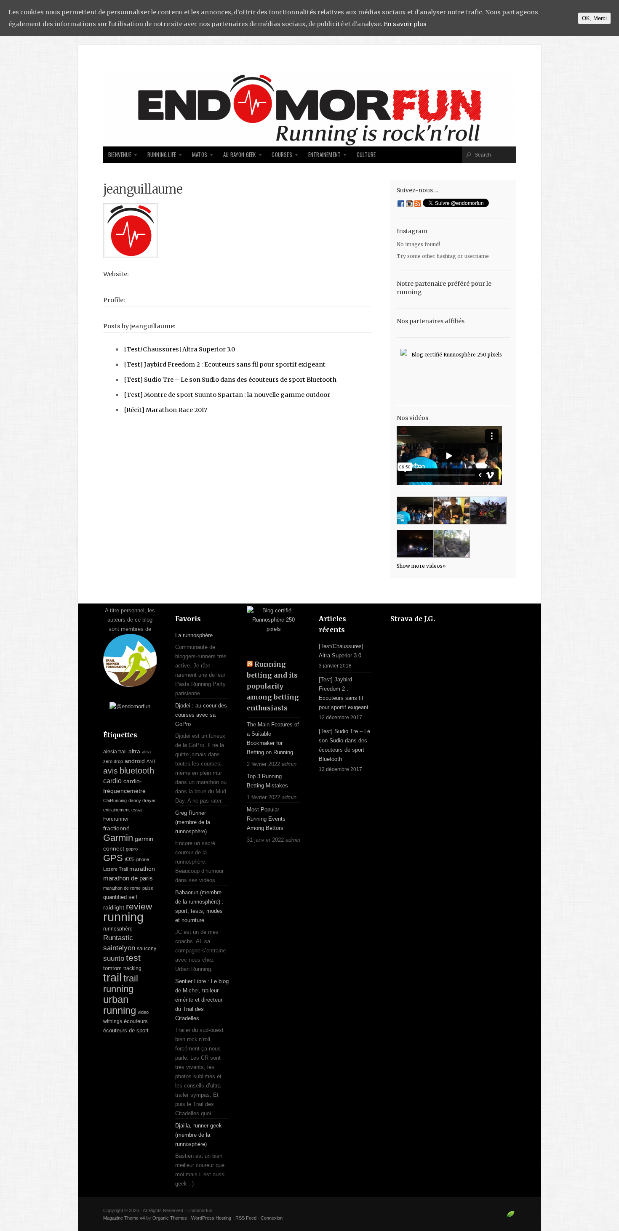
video (143, 1012)
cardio (112, 780)
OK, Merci (594, 18)
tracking (132, 968)
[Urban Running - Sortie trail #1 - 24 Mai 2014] (415, 510)
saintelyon (119, 948)
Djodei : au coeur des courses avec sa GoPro (201, 714)
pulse (147, 888)
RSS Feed (245, 1217)
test (133, 958)
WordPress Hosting (211, 1217)
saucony (146, 949)
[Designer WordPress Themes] (510, 1217)
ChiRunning (115, 800)
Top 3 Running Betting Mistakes (267, 781)
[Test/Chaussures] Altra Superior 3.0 (179, 349)
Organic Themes (169, 1217)
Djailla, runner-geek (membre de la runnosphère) (198, 1134)
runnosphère (118, 929)
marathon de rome (122, 888)
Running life (161, 155)
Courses (282, 155)
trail (112, 977)
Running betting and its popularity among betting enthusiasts (273, 686)
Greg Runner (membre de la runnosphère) (192, 822)
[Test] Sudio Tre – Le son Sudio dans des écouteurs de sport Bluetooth (230, 379)
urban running (119, 1005)
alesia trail (115, 752)
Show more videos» (421, 566)
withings (112, 1021)
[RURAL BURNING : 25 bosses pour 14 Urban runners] (451, 544)
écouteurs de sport (126, 1030)
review (139, 906)
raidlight (113, 907)
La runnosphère (194, 635)
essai (136, 809)
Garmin (118, 837)
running (123, 917)
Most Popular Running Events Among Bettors (266, 818)
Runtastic (118, 938)
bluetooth (137, 770)
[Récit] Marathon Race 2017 (165, 410)
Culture (366, 155)
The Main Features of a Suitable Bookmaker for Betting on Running (273, 738)
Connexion (272, 1217)
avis (110, 770)
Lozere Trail (115, 869)
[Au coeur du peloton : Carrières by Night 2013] (488, 510)
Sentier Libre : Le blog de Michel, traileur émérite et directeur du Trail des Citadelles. (202, 999)
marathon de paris (128, 878)
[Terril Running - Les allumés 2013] (415, 544)
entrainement (116, 809)
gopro (132, 848)
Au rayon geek (239, 155)
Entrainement (324, 155)
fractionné (116, 828)
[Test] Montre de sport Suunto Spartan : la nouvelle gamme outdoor (227, 395)
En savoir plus (405, 24)
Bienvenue (119, 155)
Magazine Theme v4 (124, 1217)
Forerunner (116, 819)
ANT (151, 761)
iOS (129, 859)
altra (134, 751)
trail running (120, 983)
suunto (113, 958)
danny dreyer (142, 800)
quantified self (120, 897)
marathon (142, 868)
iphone (142, 859)
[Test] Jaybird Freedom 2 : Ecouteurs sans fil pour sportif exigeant (225, 364)
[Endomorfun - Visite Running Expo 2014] (451, 510)
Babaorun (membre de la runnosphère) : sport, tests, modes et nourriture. (199, 906)
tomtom (112, 968)
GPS (113, 858)
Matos (199, 155)
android (135, 761)
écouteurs (136, 1021)
